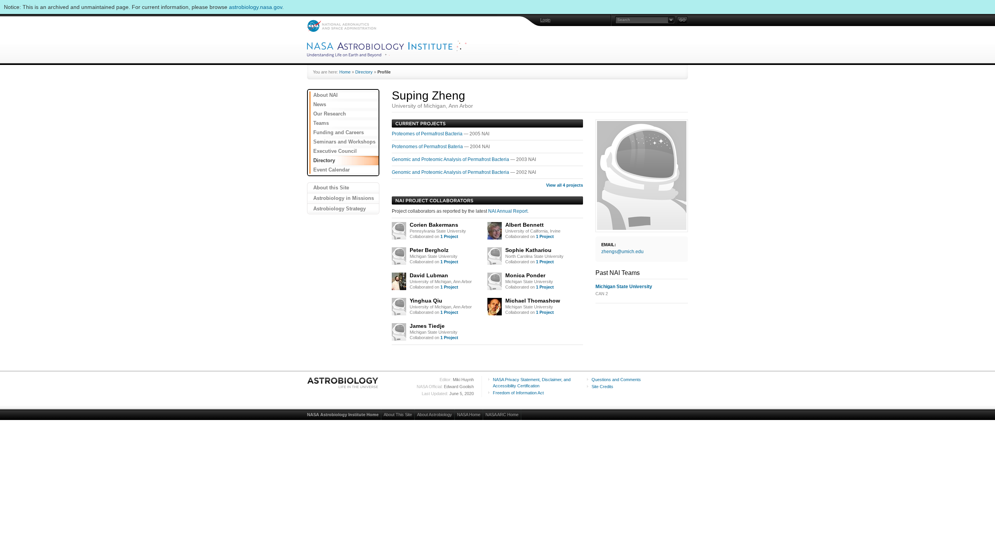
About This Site (398, 414)
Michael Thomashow (532, 301)
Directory (364, 72)
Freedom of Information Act (518, 392)
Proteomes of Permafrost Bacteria (428, 133)
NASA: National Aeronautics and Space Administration (341, 26)
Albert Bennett (524, 225)
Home (345, 72)
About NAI (325, 95)
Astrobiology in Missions (343, 198)
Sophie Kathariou (528, 250)
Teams (321, 123)
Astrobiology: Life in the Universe (343, 382)
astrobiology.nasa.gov (255, 7)
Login (545, 20)
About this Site (331, 188)
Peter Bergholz (429, 250)
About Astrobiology (434, 414)
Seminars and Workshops (344, 142)
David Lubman (429, 275)
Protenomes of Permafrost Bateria (428, 146)
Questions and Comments (616, 379)
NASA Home (468, 414)
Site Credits (602, 386)
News (319, 104)
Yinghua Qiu (426, 301)
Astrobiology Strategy (339, 209)
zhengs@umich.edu (622, 251)
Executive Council (335, 151)
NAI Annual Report (507, 211)
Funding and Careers (338, 132)
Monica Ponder (525, 275)
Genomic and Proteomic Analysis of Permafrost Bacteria (451, 159)
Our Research (329, 114)
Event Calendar (331, 170)
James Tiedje (427, 326)
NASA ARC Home (501, 414)
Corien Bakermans (434, 225)
